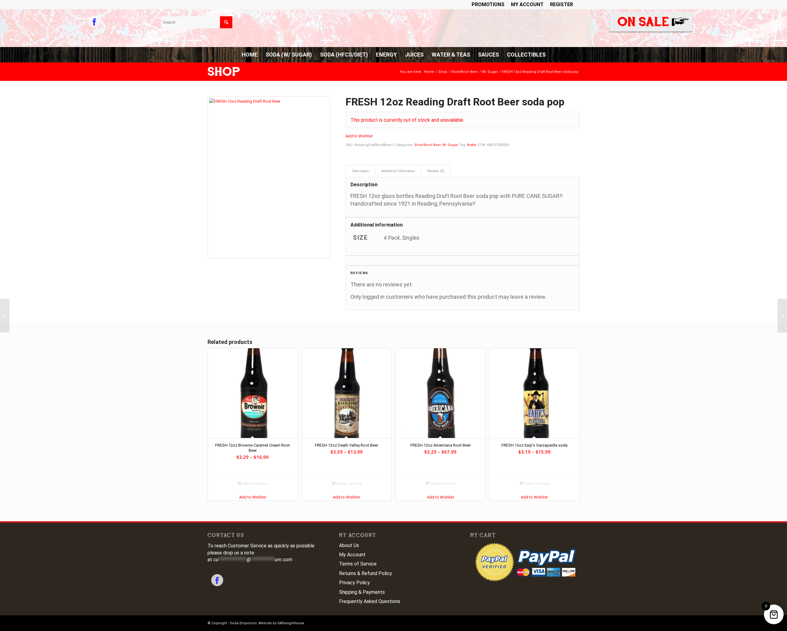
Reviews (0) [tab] (435, 171)
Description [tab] (360, 171)
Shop (224, 71)
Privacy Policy (354, 583)
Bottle (471, 145)
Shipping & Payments (362, 592)
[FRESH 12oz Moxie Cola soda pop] (5, 316)
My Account (352, 555)
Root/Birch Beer (428, 145)
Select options (254, 484)
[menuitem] (488, 5)
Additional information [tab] (398, 171)
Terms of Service (358, 564)
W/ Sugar (450, 145)
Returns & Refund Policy (365, 573)
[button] (359, 136)
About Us (349, 545)
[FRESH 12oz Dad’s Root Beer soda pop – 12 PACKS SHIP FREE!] (782, 316)
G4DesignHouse (290, 623)
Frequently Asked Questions (369, 601)
